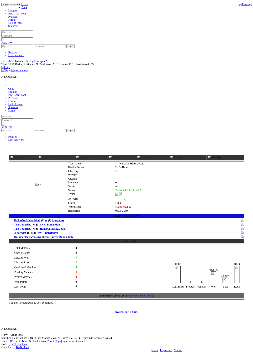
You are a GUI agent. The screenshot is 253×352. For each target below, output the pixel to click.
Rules (116, 157)
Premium (13, 16)
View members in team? (140, 295)
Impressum (68, 341)
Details (18, 157)
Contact (80, 341)
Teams (45, 157)
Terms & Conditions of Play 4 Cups (41, 341)
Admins (145, 157)
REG (4, 42)
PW (10, 42)
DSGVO (15, 341)
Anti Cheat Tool (17, 13)
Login (11, 110)
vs (46, 220)
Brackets (84, 157)
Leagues (12, 10)
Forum (11, 19)
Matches (178, 157)
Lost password (16, 55)
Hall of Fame (15, 22)
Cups (24, 7)
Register (12, 52)
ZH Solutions (19, 344)
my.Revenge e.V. (39, 61)
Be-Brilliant (22, 347)
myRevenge (245, 4)
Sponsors (13, 25)
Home (25, 4)
